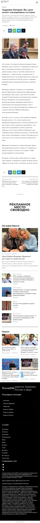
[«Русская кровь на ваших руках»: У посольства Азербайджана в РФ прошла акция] (6, 318)
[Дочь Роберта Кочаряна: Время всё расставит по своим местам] (20, 240)
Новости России (16, 313)
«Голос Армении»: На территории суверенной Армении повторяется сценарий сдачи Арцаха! (29, 183)
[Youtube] (3, 470)
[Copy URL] (23, 31)
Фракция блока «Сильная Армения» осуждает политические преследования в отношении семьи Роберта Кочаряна (25, 292)
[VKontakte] (3, 467)
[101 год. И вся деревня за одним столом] (6, 305)
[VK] (10, 31)
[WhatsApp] (14, 31)
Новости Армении (6, 253)
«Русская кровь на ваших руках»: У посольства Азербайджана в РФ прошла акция (24, 317)
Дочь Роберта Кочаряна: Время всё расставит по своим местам (16, 257)
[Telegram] (19, 31)
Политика (4, 7)
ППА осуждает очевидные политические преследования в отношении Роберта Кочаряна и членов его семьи (23, 279)
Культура (15, 301)
